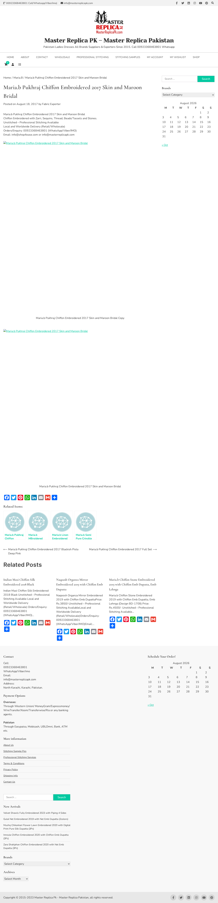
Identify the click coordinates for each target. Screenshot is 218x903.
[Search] (212, 3)
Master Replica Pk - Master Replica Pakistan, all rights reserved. (73, 897)
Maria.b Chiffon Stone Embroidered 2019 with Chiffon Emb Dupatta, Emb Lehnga (132, 584)
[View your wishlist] (19, 64)
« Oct (165, 145)
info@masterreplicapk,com (78, 3)
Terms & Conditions (13, 763)
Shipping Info (10, 775)
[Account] (12, 64)
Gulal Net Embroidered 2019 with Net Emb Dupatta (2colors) (35, 819)
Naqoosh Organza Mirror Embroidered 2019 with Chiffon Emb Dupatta (79, 584)
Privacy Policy (10, 769)
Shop (196, 57)
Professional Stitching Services (19, 757)
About (25, 57)
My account (155, 57)
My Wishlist (178, 57)
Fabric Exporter (51, 104)
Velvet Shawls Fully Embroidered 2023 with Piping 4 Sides (34, 813)
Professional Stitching (93, 57)
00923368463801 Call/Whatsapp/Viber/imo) (31, 3)
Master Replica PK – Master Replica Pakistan (109, 40)
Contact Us (9, 781)
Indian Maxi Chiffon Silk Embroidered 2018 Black (19, 582)
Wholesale (62, 57)
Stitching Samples (127, 57)
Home (10, 57)
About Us (8, 745)
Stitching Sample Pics (14, 751)
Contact (42, 57)
